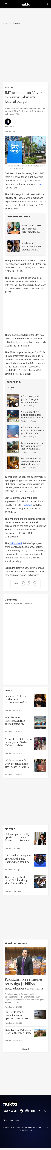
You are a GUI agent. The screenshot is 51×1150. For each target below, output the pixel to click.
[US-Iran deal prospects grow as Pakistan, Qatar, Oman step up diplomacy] (40, 860)
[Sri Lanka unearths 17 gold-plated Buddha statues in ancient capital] (13, 462)
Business (9, 87)
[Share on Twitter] (29, 583)
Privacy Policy (8, 1120)
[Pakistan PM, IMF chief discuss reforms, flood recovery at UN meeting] (13, 228)
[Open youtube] (33, 1111)
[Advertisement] (25, 55)
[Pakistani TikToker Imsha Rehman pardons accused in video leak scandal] (40, 700)
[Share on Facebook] (23, 583)
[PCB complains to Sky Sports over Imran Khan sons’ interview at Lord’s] (40, 838)
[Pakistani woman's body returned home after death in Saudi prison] (40, 765)
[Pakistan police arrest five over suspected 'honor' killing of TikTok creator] (13, 447)
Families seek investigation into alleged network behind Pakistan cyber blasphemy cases (17, 720)
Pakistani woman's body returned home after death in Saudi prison (17, 763)
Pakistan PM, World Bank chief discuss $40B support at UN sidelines (31, 246)
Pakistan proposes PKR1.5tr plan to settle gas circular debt (32, 430)
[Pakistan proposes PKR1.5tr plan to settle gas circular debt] (13, 431)
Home (5, 23)
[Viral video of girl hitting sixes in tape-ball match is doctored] (13, 416)
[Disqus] (25, 643)
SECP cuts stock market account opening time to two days (16, 1015)
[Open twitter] (44, 1111)
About (17, 1120)
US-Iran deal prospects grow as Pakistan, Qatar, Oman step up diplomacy (18, 858)
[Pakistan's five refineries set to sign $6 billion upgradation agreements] (25, 961)
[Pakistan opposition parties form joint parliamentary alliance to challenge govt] (13, 400)
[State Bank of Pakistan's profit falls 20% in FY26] (40, 1033)
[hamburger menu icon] (5, 4)
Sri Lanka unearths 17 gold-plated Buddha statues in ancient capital (32, 461)
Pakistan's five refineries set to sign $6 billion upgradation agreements (24, 984)
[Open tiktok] (38, 1111)
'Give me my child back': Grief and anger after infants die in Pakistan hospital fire (17, 880)
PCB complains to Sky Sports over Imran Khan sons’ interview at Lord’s (18, 837)
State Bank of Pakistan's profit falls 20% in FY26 (18, 1032)
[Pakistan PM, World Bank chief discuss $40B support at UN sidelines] (13, 246)
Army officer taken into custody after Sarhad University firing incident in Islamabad (18, 742)
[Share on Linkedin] (35, 583)
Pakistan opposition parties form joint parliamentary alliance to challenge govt (32, 399)
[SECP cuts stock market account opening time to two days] (40, 1014)
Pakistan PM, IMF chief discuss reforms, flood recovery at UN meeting (31, 228)
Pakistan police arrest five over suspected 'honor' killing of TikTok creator (32, 446)
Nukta (41, 184)
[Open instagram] (27, 1111)
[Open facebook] (21, 1111)
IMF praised (15, 543)
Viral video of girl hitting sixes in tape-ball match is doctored (32, 415)
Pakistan (27, 505)
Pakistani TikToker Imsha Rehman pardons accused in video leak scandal (16, 699)
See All (25, 1049)
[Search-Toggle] (46, 4)
